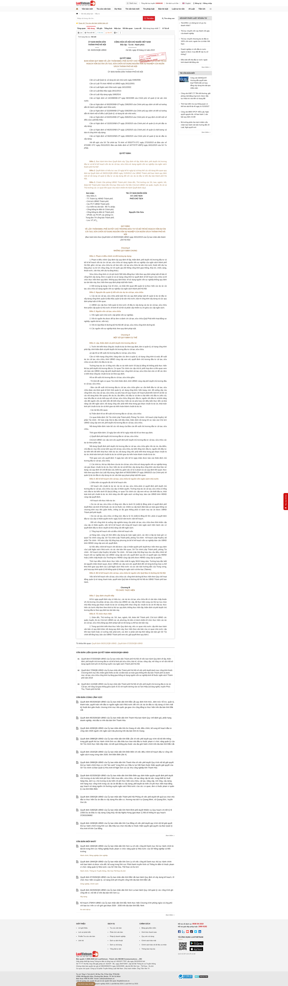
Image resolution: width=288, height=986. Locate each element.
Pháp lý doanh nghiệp (117, 936)
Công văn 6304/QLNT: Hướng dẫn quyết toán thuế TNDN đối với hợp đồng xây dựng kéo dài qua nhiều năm (200, 83)
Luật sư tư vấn (178, 9)
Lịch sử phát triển (84, 932)
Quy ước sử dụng (148, 936)
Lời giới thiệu (83, 928)
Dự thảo (118, 9)
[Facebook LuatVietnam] (179, 932)
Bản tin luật (163, 9)
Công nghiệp (84, 884)
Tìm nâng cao (169, 18)
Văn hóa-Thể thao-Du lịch (116, 871)
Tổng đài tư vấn (115, 949)
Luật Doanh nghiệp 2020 (100, 984)
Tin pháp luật (148, 9)
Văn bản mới (87, 9)
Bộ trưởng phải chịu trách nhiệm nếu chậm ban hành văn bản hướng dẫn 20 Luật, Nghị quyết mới (195, 124)
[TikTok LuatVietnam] (191, 932)
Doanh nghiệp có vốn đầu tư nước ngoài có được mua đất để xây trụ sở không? (194, 51)
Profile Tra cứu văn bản (86, 936)
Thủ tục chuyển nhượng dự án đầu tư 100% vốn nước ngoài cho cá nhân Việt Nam (195, 41)
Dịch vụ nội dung (116, 945)
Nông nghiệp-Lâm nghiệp (98, 855)
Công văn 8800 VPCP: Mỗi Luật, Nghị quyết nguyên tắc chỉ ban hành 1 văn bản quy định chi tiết (195, 114)
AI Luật (192, 9)
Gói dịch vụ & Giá (172, 3)
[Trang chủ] (77, 9)
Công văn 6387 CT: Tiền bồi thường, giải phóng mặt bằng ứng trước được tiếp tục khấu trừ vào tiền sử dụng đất (195, 95)
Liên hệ (81, 940)
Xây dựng (83, 896)
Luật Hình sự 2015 (131, 984)
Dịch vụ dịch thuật (116, 940)
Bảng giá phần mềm (149, 928)
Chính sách (94, 884)
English (188, 3)
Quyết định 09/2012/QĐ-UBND (104, 643)
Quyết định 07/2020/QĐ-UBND (130, 643)
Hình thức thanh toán (149, 932)
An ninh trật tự (85, 909)
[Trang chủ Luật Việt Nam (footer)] (87, 956)
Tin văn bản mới (132, 9)
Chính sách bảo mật (149, 940)
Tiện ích (201, 9)
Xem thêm (169, 835)
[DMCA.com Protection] (201, 977)
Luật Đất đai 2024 (117, 984)
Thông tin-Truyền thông (97, 871)
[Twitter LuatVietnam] (195, 932)
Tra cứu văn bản (104, 9)
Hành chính (84, 855)
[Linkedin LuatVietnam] (199, 932)
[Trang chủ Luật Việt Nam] (86, 3)
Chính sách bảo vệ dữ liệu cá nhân (154, 945)
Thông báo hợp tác (148, 949)
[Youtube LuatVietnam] (187, 932)
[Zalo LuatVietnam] (183, 932)
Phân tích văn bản (116, 932)
